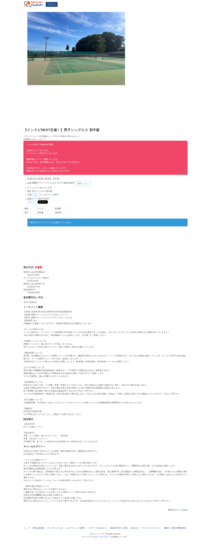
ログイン (52, 4)
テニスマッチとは (55, 528)
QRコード (32, 202)
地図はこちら (83, 183)
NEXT (36, 195)
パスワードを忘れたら (97, 528)
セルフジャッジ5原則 (75, 528)
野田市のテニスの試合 (178, 510)
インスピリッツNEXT (49, 195)
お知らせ (134, 528)
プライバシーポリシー (151, 528)
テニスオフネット (103, 537)
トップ (27, 528)
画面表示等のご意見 (119, 528)
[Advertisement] (96, 107)
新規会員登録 (38, 528)
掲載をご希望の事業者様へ (175, 528)
